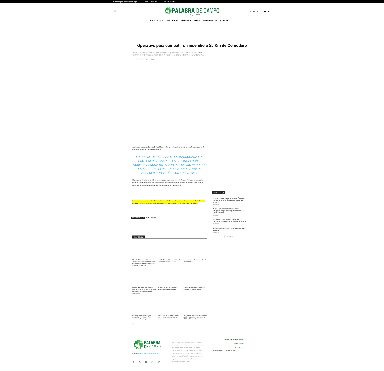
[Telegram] (165, 64)
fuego (147, 217)
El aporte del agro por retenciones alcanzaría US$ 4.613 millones (168, 288)
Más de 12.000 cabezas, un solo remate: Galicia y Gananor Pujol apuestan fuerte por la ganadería (141, 317)
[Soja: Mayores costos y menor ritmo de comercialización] (195, 249)
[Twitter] (140, 362)
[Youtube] (265, 11)
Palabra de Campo (142, 59)
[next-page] (137, 323)
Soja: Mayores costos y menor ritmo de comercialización (195, 260)
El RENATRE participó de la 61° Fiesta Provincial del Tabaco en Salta (169, 260)
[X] (261, 11)
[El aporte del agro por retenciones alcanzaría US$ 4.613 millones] (170, 277)
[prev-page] (133, 323)
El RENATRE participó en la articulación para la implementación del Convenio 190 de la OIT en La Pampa (195, 317)
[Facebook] (250, 11)
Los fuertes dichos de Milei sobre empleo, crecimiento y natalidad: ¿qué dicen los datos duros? (229, 220)
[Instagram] (253, 11)
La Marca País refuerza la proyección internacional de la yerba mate (194, 288)
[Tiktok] (158, 362)
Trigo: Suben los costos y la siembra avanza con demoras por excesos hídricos (168, 317)
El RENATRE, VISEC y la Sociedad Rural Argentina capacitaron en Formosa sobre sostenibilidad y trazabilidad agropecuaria (144, 290)
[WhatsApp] (155, 64)
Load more (229, 236)
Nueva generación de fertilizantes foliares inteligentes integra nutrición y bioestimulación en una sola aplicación (228, 211)
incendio (153, 217)
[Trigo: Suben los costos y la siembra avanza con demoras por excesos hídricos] (170, 304)
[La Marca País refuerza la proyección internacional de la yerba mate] (195, 277)
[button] (269, 11)
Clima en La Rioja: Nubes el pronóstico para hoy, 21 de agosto (229, 229)
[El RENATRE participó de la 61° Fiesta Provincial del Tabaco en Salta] (170, 249)
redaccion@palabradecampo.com (148, 353)
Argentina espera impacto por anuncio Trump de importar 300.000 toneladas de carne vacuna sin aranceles (228, 200)
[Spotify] (257, 11)
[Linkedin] (160, 64)
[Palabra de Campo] (133, 59)
